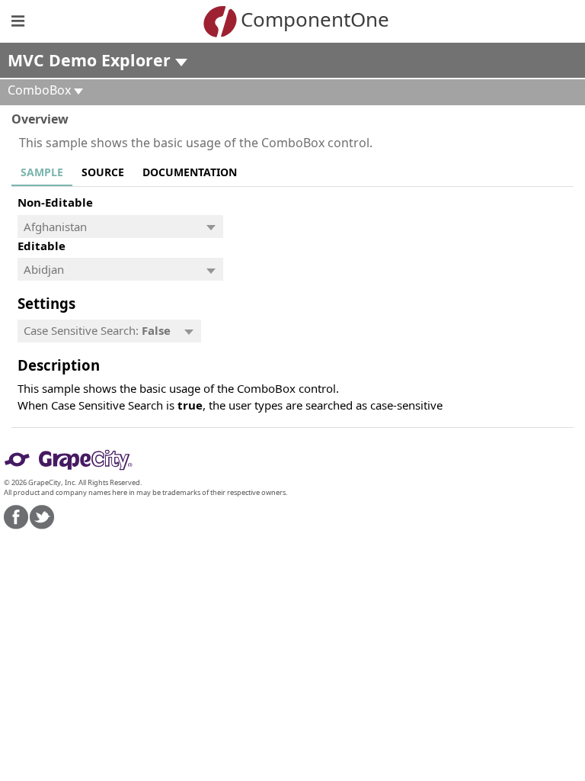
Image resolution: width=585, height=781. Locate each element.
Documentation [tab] (189, 172)
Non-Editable (55, 202)
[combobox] (108, 226)
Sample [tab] (42, 172)
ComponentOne (315, 19)
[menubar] (109, 331)
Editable (42, 245)
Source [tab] (103, 172)
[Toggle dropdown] (211, 226)
